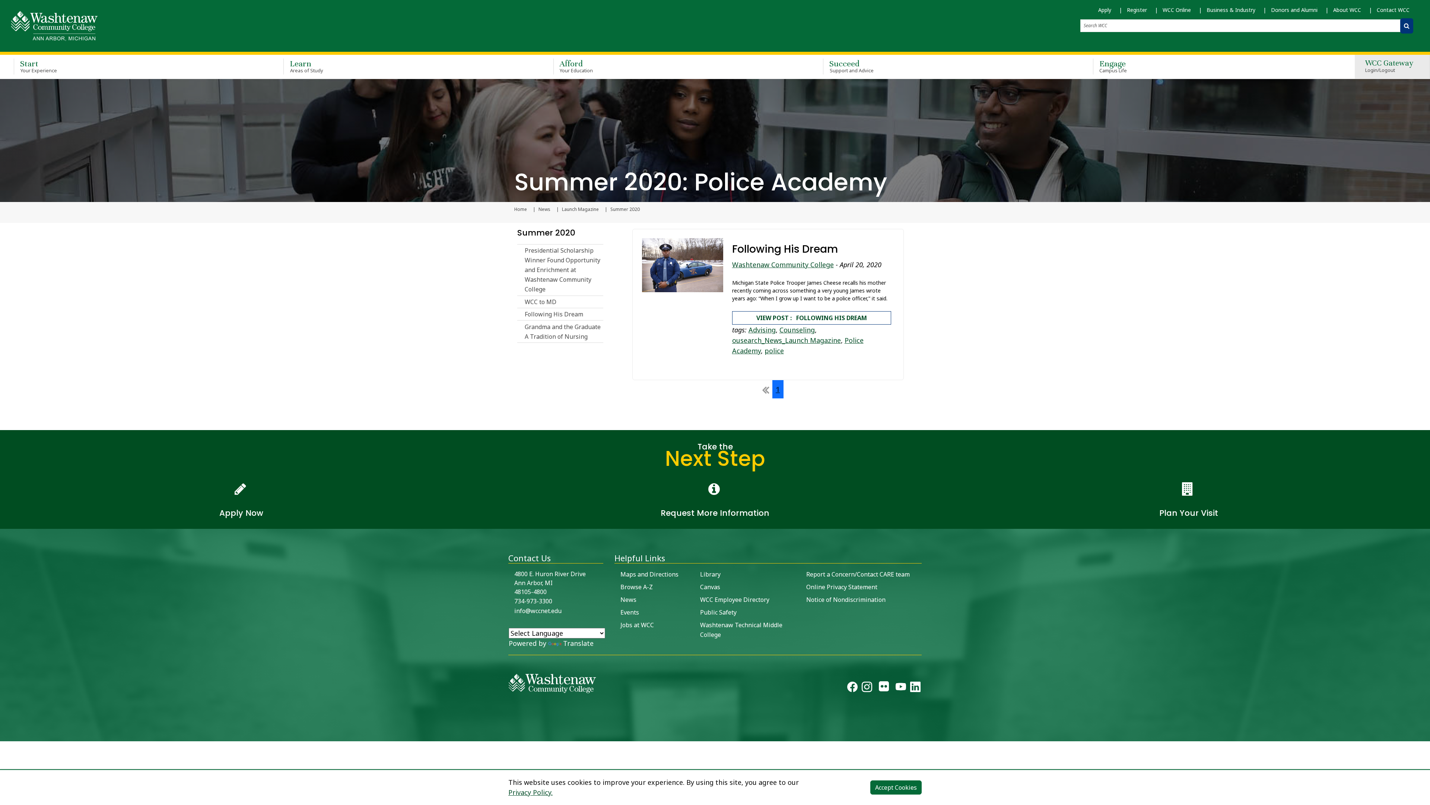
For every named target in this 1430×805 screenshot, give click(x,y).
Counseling (797, 329)
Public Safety (718, 612)
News (544, 209)
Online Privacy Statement (841, 587)
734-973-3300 (533, 601)
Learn (306, 66)
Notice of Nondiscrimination (846, 600)
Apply (1104, 9)
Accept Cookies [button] (896, 787)
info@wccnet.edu (538, 611)
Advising (762, 329)
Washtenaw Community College (783, 264)
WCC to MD (540, 302)
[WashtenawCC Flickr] (884, 688)
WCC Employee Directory (734, 600)
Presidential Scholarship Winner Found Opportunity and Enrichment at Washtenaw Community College (562, 269)
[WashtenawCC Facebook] (852, 688)
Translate (578, 643)
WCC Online (1177, 9)
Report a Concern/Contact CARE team (858, 574)
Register (1137, 9)
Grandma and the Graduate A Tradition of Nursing (563, 332)
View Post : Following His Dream (811, 318)
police (774, 350)
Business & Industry (1231, 9)
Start (38, 66)
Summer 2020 (546, 233)
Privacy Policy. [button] (530, 792)
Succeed (851, 66)
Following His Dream (554, 314)
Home (520, 209)
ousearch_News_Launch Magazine (786, 340)
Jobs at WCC (637, 625)
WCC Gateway (1389, 66)
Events (629, 612)
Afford (576, 66)
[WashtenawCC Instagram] (867, 688)
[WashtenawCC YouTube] (900, 688)
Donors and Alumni (1294, 9)
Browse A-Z (636, 587)
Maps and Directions (649, 574)
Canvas (710, 587)
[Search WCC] (1406, 26)
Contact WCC (1393, 9)
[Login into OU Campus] (4, 734)
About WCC (1347, 9)
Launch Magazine (580, 209)
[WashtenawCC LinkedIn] (915, 688)
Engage (1113, 66)
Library (710, 574)
